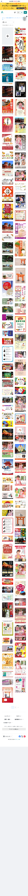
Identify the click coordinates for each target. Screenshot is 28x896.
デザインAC (17, 739)
